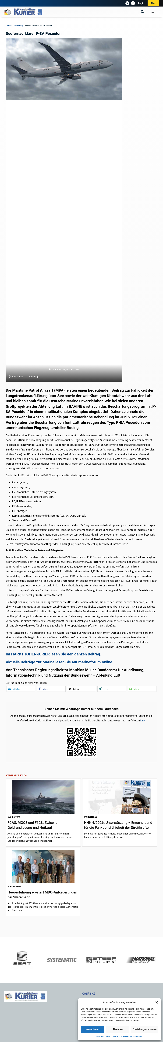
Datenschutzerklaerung (122, 1036)
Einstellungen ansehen (144, 1029)
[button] (156, 1002)
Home (8, 26)
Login (141, 3)
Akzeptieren (92, 1029)
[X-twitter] (127, 3)
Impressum (138, 1036)
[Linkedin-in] (133, 3)
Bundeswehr (58, 369)
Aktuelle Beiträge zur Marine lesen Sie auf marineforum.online (59, 662)
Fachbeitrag (18, 26)
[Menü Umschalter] (153, 11)
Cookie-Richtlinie (103, 1036)
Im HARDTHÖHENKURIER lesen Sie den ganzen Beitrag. (53, 654)
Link (142, 720)
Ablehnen (118, 1029)
